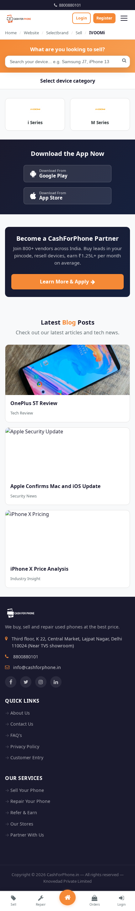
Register (104, 18)
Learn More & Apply (64, 281)
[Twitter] (25, 682)
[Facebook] (10, 682)
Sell (79, 33)
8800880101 (69, 5)
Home (11, 33)
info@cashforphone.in (37, 667)
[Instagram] (40, 682)
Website (31, 33)
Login (81, 18)
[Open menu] (124, 18)
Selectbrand (57, 33)
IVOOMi (97, 33)
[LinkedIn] (56, 682)
